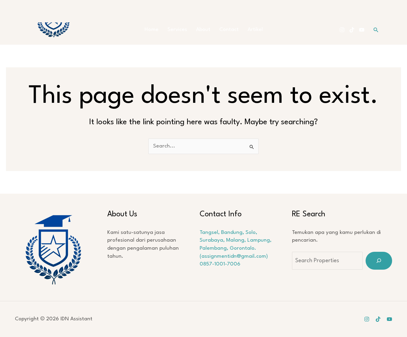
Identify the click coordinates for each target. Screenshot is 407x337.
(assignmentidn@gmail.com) (234, 256)
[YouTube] (361, 29)
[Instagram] (342, 29)
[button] (376, 30)
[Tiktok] (352, 29)
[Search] (379, 261)
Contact (229, 29)
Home (152, 29)
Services (177, 29)
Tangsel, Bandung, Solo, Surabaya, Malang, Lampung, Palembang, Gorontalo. (235, 240)
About (203, 29)
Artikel (255, 29)
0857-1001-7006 (220, 264)
